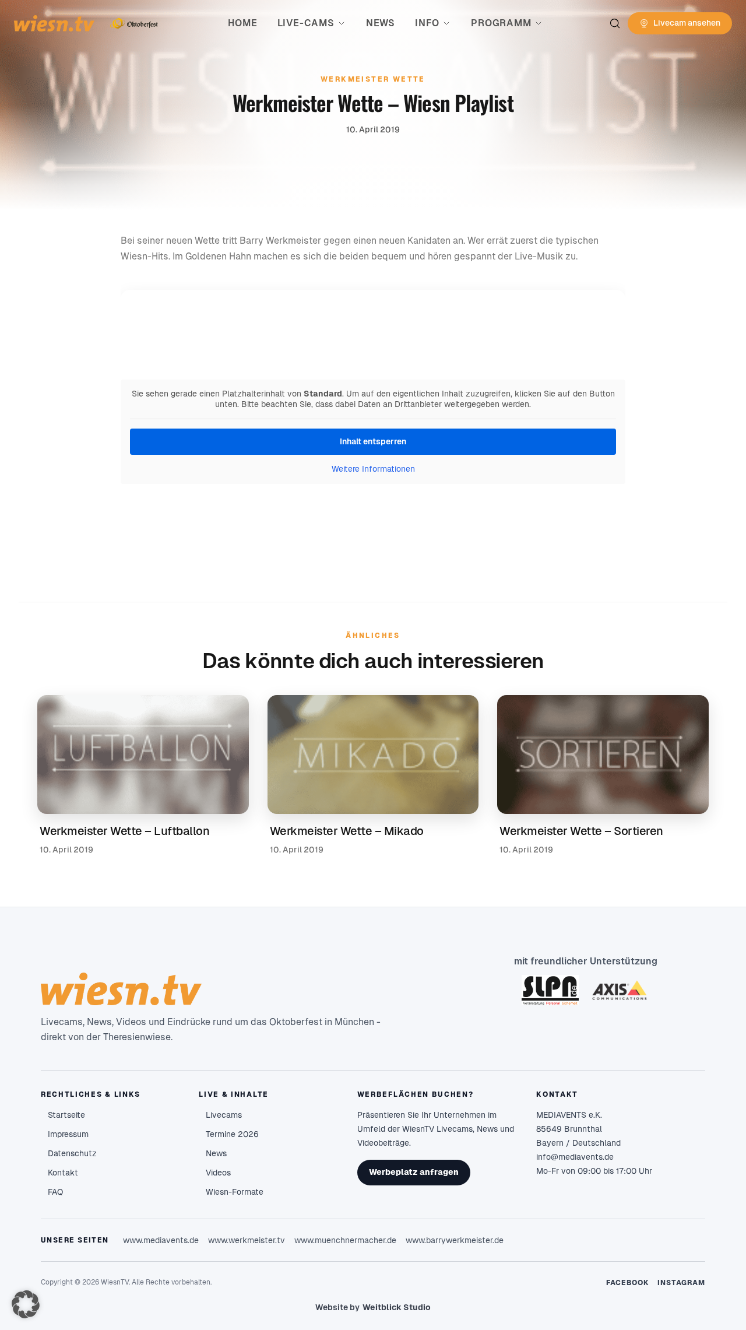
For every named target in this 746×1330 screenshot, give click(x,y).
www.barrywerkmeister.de (455, 1240)
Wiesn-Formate (234, 1191)
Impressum (68, 1134)
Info (427, 23)
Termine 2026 (232, 1134)
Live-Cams (306, 23)
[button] (25, 1304)
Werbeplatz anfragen (414, 1172)
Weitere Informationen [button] (373, 468)
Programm (501, 23)
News (380, 23)
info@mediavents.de (575, 1156)
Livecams (224, 1115)
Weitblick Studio (397, 1307)
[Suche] (615, 23)
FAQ (55, 1191)
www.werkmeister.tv (246, 1240)
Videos (218, 1172)
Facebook (628, 1283)
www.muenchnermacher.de (345, 1240)
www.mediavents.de (161, 1240)
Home (242, 23)
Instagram (681, 1283)
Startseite (66, 1115)
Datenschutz (72, 1153)
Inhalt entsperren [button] (373, 441)
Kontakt (63, 1172)
